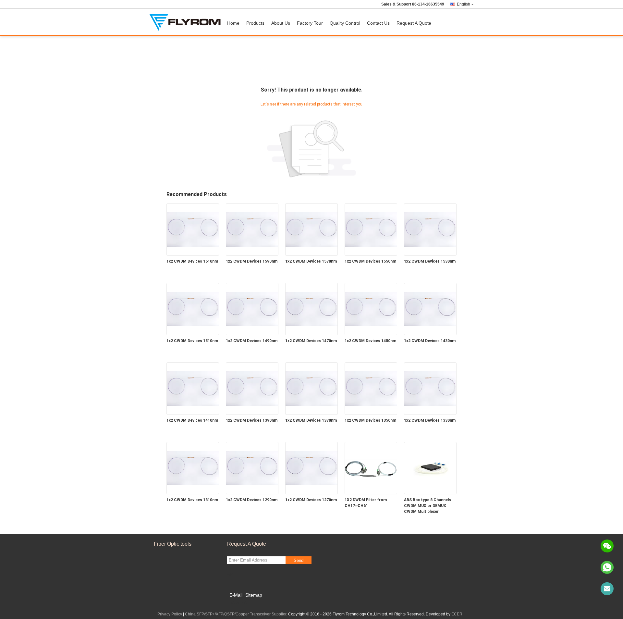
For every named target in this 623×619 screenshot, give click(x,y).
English (463, 4)
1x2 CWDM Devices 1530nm (430, 261)
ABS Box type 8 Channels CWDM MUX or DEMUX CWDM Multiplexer (427, 506)
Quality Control (345, 23)
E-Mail (235, 595)
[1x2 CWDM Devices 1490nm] (252, 308)
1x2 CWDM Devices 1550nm (370, 261)
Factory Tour (310, 23)
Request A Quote (414, 23)
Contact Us (378, 23)
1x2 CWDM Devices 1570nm (311, 261)
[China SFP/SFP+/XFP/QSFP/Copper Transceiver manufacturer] (186, 21)
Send (298, 560)
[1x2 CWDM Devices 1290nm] (252, 467)
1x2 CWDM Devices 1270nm (311, 500)
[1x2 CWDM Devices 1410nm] (193, 388)
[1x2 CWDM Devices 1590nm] (252, 229)
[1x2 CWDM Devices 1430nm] (430, 308)
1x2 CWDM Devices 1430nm (430, 341)
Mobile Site (241, 603)
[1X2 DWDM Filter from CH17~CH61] (371, 467)
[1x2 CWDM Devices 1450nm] (371, 308)
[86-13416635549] (607, 567)
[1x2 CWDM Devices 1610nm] (193, 229)
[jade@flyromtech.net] (607, 588)
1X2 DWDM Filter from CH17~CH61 (366, 503)
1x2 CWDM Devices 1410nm (192, 420)
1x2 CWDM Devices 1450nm (370, 341)
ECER (456, 614)
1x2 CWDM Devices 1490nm (251, 341)
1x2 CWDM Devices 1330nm (430, 420)
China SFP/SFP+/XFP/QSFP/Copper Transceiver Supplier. (236, 614)
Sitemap (253, 595)
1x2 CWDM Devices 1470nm (311, 341)
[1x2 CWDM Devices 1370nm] (311, 388)
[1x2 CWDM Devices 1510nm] (193, 308)
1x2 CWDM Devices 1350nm (370, 420)
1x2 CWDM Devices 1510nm (192, 341)
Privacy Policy (169, 614)
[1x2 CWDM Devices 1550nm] (371, 229)
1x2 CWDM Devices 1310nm (192, 500)
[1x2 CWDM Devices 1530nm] (430, 229)
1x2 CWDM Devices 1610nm (192, 261)
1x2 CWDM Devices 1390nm (251, 420)
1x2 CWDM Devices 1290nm (251, 500)
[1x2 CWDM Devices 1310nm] (193, 467)
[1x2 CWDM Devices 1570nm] (311, 229)
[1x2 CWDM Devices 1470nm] (311, 308)
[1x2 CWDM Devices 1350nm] (371, 388)
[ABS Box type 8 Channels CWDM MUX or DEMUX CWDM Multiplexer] (430, 467)
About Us (280, 23)
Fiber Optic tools (172, 544)
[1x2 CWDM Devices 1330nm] (430, 388)
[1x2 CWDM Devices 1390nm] (252, 388)
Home (233, 23)
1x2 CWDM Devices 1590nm (251, 261)
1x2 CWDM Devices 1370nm (311, 420)
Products (255, 23)
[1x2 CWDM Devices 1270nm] (311, 467)
